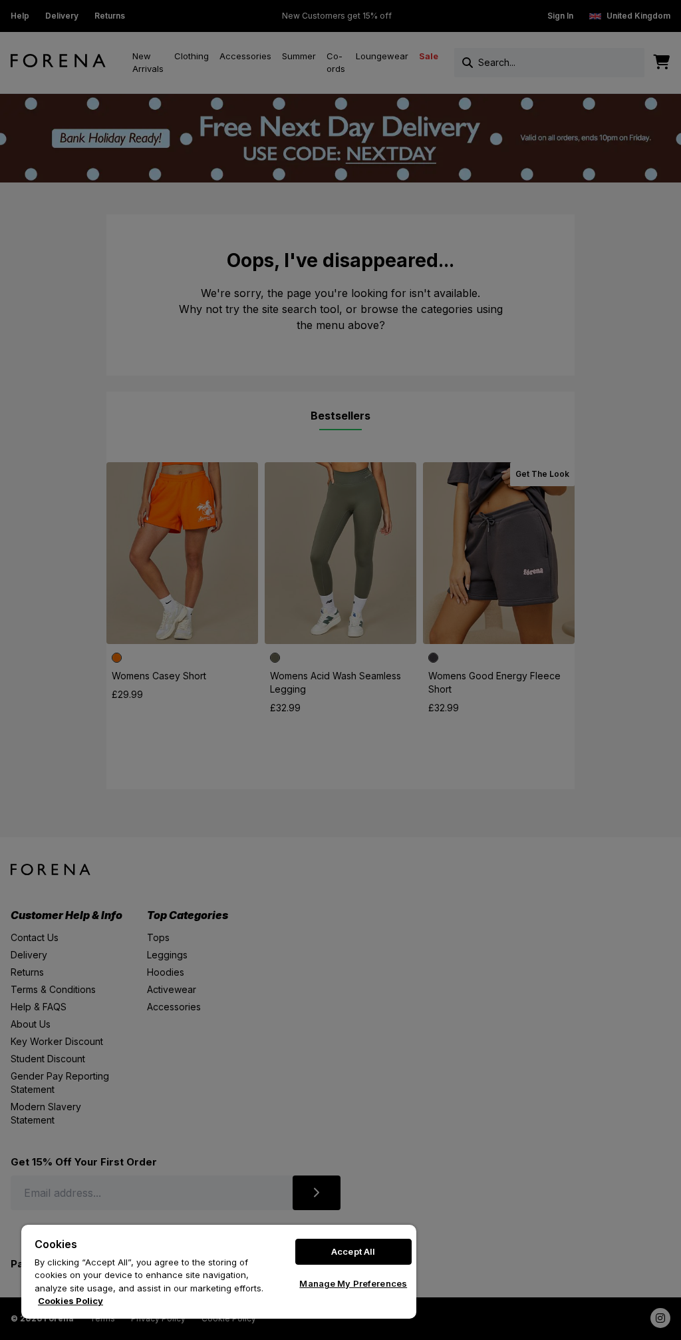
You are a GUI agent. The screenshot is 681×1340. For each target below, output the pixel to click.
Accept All (353, 1251)
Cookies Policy (70, 1300)
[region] (218, 1272)
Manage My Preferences (353, 1283)
